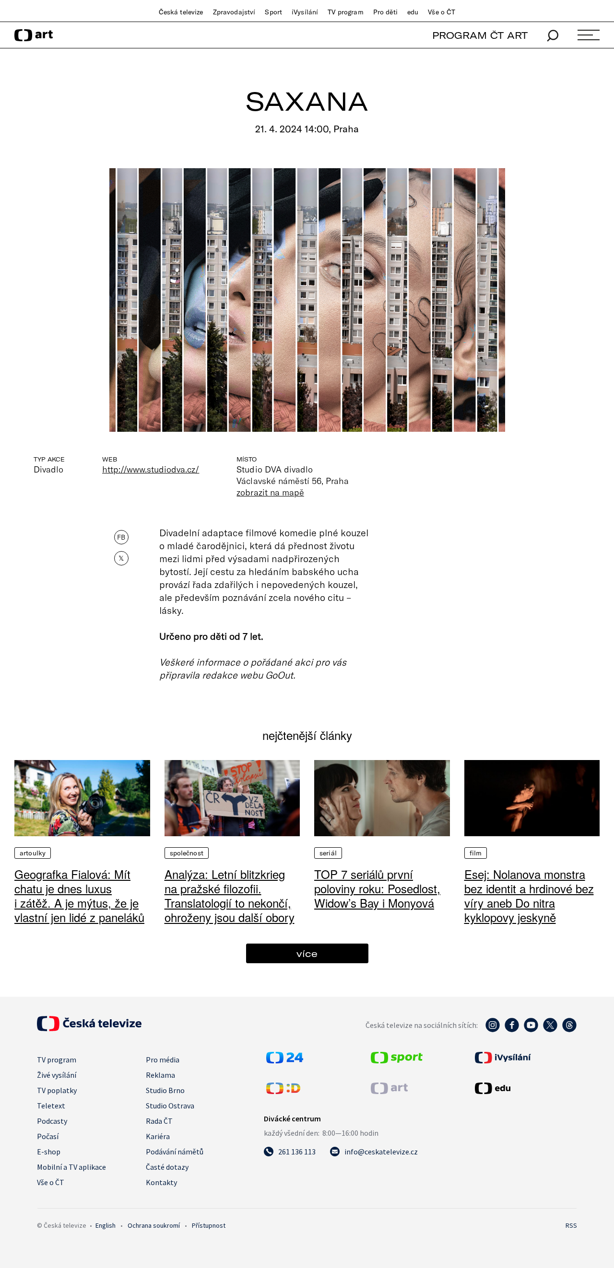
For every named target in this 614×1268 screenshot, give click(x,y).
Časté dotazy (167, 1167)
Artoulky (33, 853)
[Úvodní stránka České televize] (89, 1028)
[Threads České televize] (569, 1030)
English (105, 1225)
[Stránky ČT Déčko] (283, 1091)
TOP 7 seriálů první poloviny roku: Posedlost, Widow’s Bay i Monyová (377, 888)
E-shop (48, 1151)
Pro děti (385, 12)
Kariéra (158, 1136)
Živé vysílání (56, 1075)
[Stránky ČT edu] (525, 1088)
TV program (345, 12)
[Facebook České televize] (512, 1030)
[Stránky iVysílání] (525, 1057)
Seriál (328, 853)
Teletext (51, 1105)
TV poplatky (57, 1090)
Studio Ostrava (170, 1105)
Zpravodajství (234, 12)
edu (412, 12)
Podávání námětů (174, 1151)
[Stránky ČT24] (284, 1060)
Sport (273, 12)
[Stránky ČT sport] (397, 1060)
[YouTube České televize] (531, 1030)
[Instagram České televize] (492, 1030)
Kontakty (161, 1182)
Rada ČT (159, 1121)
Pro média (162, 1059)
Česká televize (181, 12)
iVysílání (305, 12)
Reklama (160, 1075)
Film (476, 853)
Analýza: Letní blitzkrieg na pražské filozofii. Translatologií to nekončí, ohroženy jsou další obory (230, 895)
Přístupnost (208, 1225)
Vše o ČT (441, 12)
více (307, 953)
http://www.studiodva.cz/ (150, 469)
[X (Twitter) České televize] (550, 1030)
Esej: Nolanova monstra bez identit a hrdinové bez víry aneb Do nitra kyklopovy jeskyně (529, 895)
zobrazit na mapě (270, 492)
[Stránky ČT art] (389, 1091)
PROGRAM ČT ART (480, 35)
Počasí (48, 1136)
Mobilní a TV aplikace (71, 1167)
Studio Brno (165, 1090)
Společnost (186, 853)
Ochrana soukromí (154, 1225)
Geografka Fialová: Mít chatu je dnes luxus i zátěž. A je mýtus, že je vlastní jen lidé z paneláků (79, 895)
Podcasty (52, 1121)
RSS (571, 1225)
